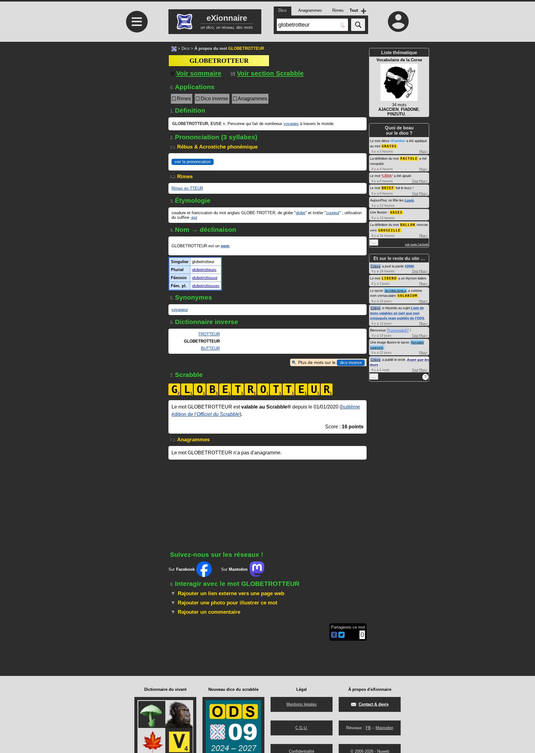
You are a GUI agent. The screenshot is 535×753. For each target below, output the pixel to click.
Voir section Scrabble (270, 73)
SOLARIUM (407, 296)
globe (300, 212)
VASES (396, 212)
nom (225, 246)
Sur (181, 569)
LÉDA (387, 176)
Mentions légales (301, 704)
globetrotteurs (204, 269)
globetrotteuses (206, 285)
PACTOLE (409, 159)
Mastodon (384, 727)
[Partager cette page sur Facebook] (334, 635)
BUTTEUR (210, 348)
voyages (291, 123)
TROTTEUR (209, 334)
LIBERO (389, 278)
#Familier (397, 141)
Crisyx (376, 266)
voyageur (180, 309)
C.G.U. (301, 727)
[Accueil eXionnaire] (174, 48)
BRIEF (388, 188)
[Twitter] (341, 636)
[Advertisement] (136, 155)
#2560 (409, 266)
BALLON (407, 225)
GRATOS (389, 146)
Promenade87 (397, 330)
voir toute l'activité (416, 244)
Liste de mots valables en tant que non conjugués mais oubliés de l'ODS (397, 313)
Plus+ (423, 151)
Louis (409, 200)
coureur (332, 212)
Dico (185, 48)
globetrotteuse (204, 277)
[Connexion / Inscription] (398, 21)
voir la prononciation (193, 161)
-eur (193, 217)
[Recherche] (358, 25)
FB (368, 727)
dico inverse (351, 362)
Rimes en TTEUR (187, 188)
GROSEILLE (389, 230)
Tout (415, 181)
